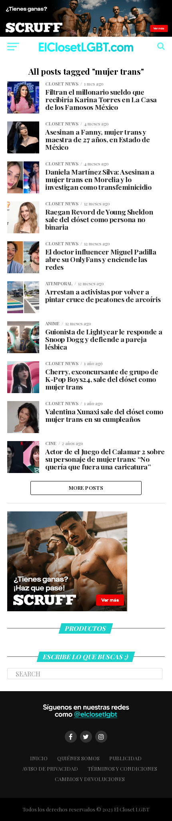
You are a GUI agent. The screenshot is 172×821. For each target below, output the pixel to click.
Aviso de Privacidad (50, 768)
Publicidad (125, 758)
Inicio (39, 758)
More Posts (86, 487)
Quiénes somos (78, 758)
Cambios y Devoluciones (90, 778)
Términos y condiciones (122, 768)
